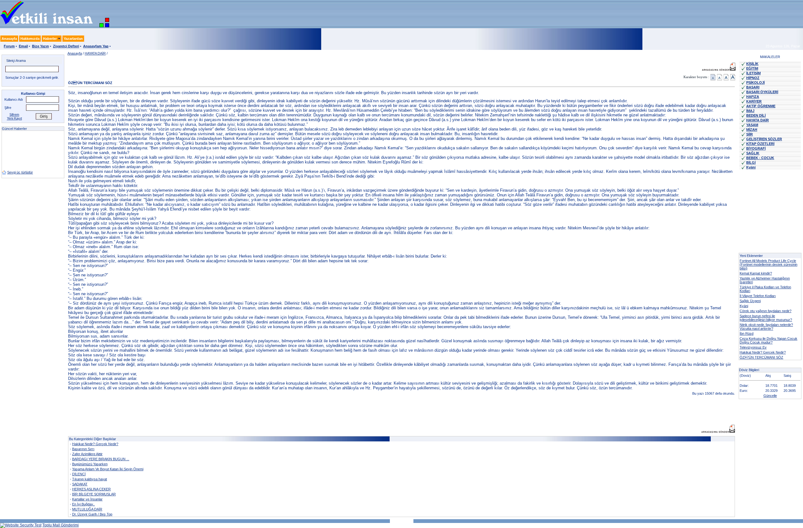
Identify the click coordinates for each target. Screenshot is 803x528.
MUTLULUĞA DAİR (87, 509)
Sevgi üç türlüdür (20, 166)
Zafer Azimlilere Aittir (87, 454)
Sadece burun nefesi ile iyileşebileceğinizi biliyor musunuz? (766, 318)
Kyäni (744, 306)
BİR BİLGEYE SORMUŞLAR (94, 494)
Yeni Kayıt (14, 118)
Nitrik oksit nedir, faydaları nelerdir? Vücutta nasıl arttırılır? (766, 326)
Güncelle (770, 395)
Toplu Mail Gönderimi (60, 525)
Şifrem (14, 114)
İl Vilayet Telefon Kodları (758, 296)
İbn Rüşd (746, 333)
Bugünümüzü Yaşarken (90, 464)
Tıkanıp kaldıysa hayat (89, 479)
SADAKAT (80, 484)
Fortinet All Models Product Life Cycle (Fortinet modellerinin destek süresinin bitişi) (768, 264)
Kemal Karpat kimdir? (756, 273)
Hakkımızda (30, 38)
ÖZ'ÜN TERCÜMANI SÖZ (761, 357)
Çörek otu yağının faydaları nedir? (765, 311)
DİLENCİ (79, 474)
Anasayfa (9, 38)
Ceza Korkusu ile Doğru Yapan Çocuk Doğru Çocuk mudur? (768, 340)
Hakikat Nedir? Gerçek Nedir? (95, 444)
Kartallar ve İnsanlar (87, 499)
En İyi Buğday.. (83, 504)
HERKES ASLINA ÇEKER (91, 489)
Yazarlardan (73, 38)
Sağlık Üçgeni (750, 301)
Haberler (50, 38)
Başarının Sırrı (83, 449)
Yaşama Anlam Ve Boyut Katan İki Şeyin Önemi (107, 469)
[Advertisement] (182, 411)
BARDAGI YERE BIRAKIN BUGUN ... (100, 459)
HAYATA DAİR (95, 53)
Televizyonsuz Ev (753, 347)
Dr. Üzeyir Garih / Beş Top (92, 514)
